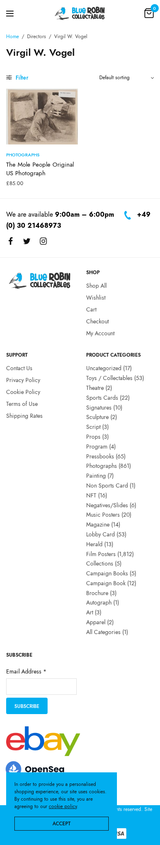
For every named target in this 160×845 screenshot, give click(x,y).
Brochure (97, 593)
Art (89, 613)
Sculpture (97, 417)
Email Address (26, 672)
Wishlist (95, 297)
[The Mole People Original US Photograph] (42, 116)
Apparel (95, 622)
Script (93, 427)
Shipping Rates (24, 416)
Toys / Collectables (109, 378)
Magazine (98, 524)
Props (93, 437)
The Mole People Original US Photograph (40, 169)
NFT (91, 495)
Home (12, 36)
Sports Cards (102, 398)
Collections (99, 564)
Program (96, 446)
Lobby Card (100, 534)
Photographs (22, 154)
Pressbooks (100, 456)
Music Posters (103, 515)
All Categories (103, 632)
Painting (96, 476)
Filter (21, 77)
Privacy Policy (23, 380)
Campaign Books (107, 573)
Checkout (97, 321)
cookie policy (63, 806)
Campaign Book (106, 583)
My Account (100, 333)
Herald (94, 544)
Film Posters (101, 554)
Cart (91, 309)
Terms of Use (22, 404)
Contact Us (19, 368)
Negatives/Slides (107, 505)
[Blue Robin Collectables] (80, 13)
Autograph (99, 603)
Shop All (96, 286)
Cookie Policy (23, 392)
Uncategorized (103, 368)
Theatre (95, 388)
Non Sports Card (107, 485)
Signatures (99, 407)
